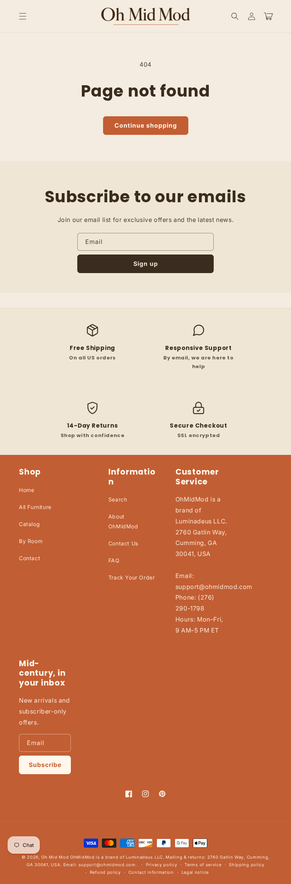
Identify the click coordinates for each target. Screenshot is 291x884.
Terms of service (203, 864)
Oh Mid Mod (55, 857)
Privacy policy (161, 864)
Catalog (29, 524)
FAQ (114, 560)
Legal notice (195, 872)
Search (117, 499)
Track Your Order (131, 577)
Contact (29, 558)
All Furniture (35, 507)
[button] (22, 16)
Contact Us (123, 543)
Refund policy (105, 872)
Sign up (145, 263)
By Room (30, 541)
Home (26, 490)
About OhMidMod (123, 521)
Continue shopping (145, 125)
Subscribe (45, 764)
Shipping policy (246, 864)
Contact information (151, 872)
